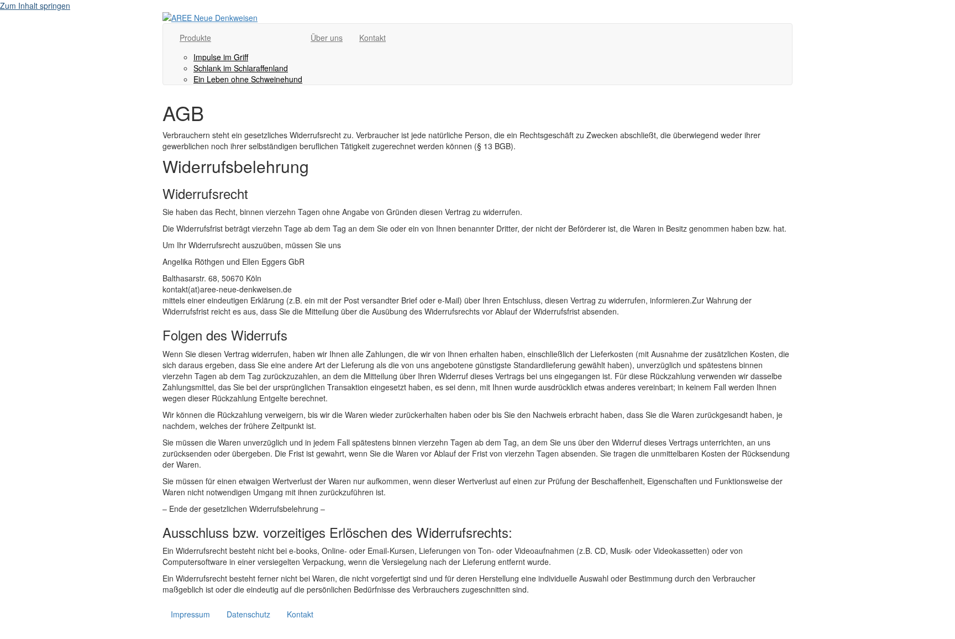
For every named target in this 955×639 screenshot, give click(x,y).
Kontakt (372, 37)
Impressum (190, 614)
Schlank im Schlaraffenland (240, 68)
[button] (5, 633)
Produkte (195, 37)
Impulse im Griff (220, 56)
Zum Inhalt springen (35, 5)
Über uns (327, 37)
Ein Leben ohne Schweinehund (247, 79)
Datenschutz (248, 614)
